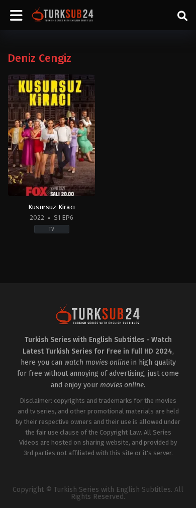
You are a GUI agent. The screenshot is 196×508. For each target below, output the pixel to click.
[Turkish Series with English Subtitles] (62, 15)
